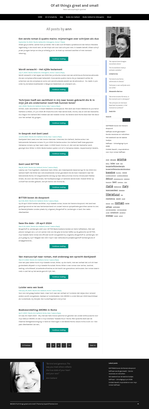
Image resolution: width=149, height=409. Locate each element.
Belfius (108, 163)
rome (127, 203)
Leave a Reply (60, 73)
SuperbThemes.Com (51, 404)
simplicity (114, 212)
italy (125, 186)
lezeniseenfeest (112, 190)
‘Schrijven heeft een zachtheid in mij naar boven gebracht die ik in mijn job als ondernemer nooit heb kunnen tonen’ (57, 101)
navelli (118, 199)
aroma (121, 159)
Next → (92, 345)
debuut (109, 178)
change (124, 172)
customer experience (122, 175)
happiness (120, 182)
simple (107, 212)
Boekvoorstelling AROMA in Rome (38, 310)
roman (119, 203)
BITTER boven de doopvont (34, 197)
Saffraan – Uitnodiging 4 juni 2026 (120, 379)
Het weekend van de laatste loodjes (121, 377)
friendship (108, 182)
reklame (108, 203)
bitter (112, 163)
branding (110, 172)
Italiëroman (117, 187)
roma (112, 203)
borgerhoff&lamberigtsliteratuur (118, 169)
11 (70, 345)
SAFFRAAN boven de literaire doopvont (122, 368)
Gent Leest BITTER (29, 164)
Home (57, 42)
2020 (107, 160)
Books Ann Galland (73, 17)
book (121, 163)
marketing (110, 198)
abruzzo (113, 160)
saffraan (109, 207)
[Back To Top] (138, 404)
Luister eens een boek (31, 287)
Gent (114, 182)
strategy (109, 215)
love (122, 195)
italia (125, 182)
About (109, 17)
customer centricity (111, 175)
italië (109, 186)
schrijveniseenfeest (111, 210)
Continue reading (59, 59)
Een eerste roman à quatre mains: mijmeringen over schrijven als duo (59, 38)
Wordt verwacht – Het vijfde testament (40, 69)
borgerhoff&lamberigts (115, 166)
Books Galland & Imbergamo (93, 17)
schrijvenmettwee (121, 210)
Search (108, 117)
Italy (61, 17)
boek (117, 163)
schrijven (116, 207)
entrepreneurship (118, 179)
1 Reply (62, 42)
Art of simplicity (51, 17)
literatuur (113, 194)
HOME (40, 17)
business (118, 172)
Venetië (116, 216)
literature (122, 190)
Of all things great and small (74, 5)
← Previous (26, 345)
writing (121, 216)
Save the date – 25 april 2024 (35, 223)
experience (126, 179)
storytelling (122, 212)
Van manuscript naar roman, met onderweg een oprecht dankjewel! (57, 256)
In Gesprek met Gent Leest (33, 133)
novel (123, 199)
